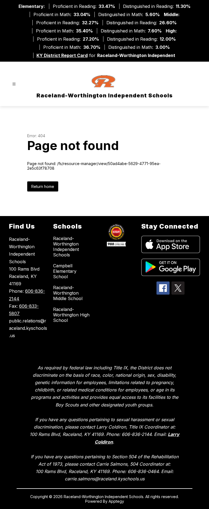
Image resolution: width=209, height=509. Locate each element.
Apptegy (116, 501)
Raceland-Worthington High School (71, 315)
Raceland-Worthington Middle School (67, 293)
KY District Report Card (62, 55)
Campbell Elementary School (64, 271)
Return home (42, 186)
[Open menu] (14, 84)
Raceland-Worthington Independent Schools (66, 247)
